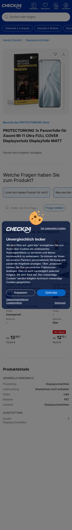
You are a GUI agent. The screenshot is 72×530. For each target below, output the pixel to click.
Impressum (60, 303)
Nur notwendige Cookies (53, 228)
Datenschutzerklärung (17, 299)
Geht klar (51, 292)
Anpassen (20, 292)
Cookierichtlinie (14, 303)
